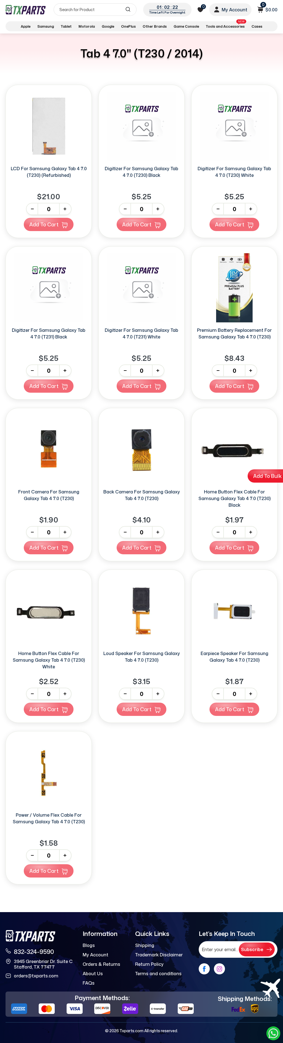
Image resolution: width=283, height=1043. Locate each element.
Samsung (45, 26)
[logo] (26, 9)
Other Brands (155, 26)
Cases (256, 26)
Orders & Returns (101, 964)
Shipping (144, 945)
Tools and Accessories (225, 25)
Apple (25, 26)
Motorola (86, 26)
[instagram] (219, 968)
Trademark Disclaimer (159, 954)
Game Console (186, 26)
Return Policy (149, 964)
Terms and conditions (158, 973)
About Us (93, 973)
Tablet (66, 26)
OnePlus (128, 26)
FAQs (89, 983)
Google (108, 26)
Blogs (89, 945)
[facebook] (204, 968)
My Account (95, 954)
